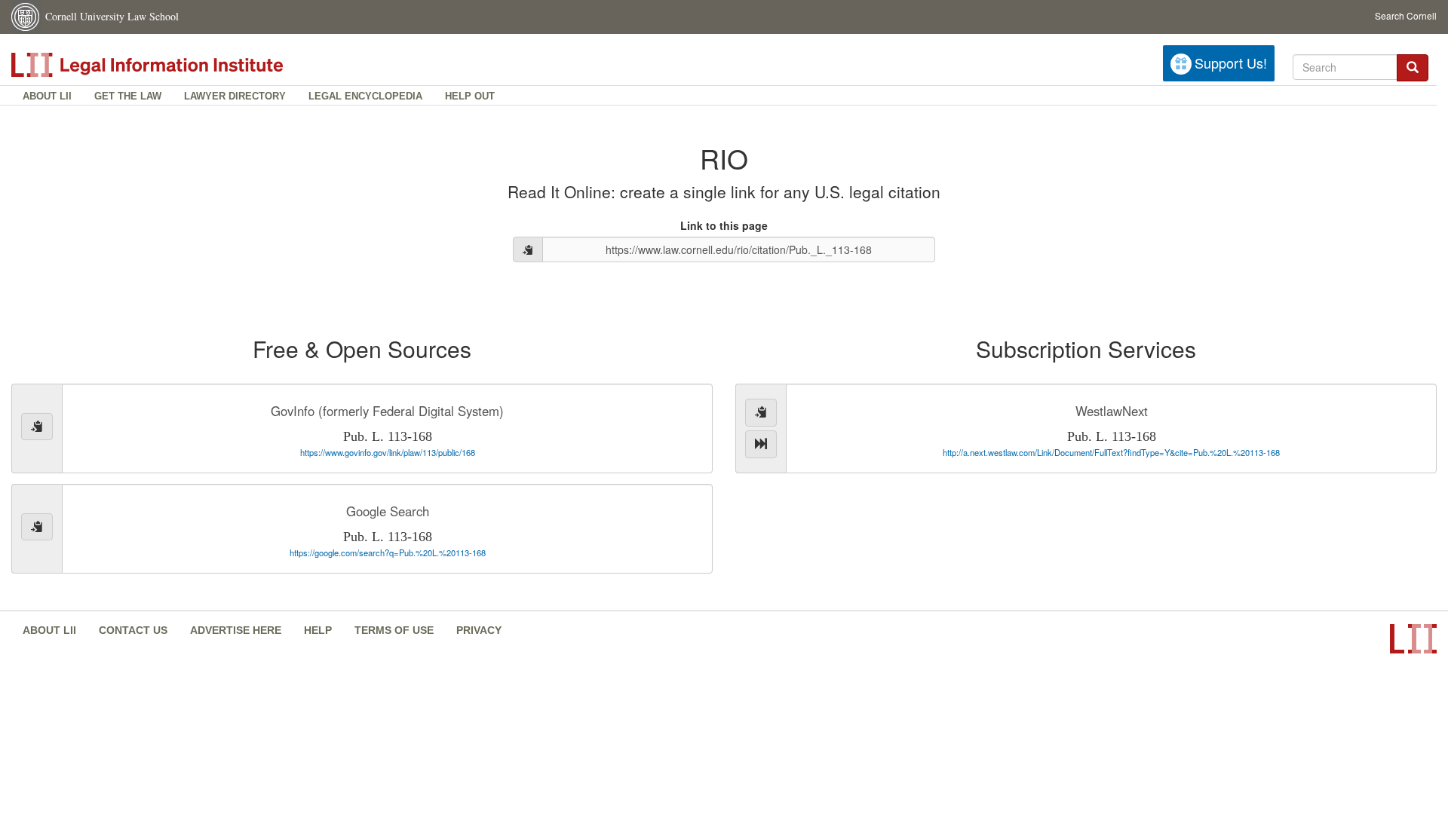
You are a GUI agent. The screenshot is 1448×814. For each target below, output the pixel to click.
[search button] (1412, 68)
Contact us (133, 630)
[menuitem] (47, 95)
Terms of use (394, 630)
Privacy (479, 630)
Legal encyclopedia (365, 96)
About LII (47, 96)
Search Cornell (1406, 15)
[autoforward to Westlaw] (761, 444)
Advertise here (235, 630)
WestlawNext (1111, 411)
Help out (470, 96)
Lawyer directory (235, 96)
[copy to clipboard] (528, 249)
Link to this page (724, 225)
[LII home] (180, 64)
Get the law (127, 96)
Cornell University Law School (112, 16)
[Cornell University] (26, 17)
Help (318, 630)
